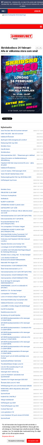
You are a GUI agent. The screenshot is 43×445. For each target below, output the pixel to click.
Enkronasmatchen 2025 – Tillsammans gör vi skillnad (18, 155)
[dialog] (21, 432)
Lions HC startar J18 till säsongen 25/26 (13, 171)
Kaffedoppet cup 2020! (8, 403)
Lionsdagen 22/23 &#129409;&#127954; (13, 247)
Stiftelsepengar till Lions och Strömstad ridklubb (16, 386)
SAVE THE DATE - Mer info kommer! (12, 134)
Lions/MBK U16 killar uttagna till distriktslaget (15, 306)
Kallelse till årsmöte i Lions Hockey (12, 303)
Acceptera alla (33, 441)
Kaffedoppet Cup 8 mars (9, 180)
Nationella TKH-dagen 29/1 (9, 262)
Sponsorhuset (5, 393)
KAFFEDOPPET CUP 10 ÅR (9, 208)
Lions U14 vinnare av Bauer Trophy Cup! (13, 297)
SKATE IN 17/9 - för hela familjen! (11, 290)
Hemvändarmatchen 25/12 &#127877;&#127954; (16, 216)
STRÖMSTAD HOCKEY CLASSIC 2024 (12, 205)
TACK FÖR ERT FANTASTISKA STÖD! (12, 174)
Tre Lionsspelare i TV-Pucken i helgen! (13, 226)
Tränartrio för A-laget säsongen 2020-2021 (14, 379)
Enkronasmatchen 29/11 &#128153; (12, 219)
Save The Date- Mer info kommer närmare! (14, 130)
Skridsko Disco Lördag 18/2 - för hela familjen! (16, 255)
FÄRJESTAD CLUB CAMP (9, 192)
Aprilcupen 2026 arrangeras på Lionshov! (14, 140)
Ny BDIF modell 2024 (7, 202)
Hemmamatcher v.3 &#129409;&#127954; (14, 265)
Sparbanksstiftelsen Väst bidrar (11, 361)
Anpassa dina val (8, 436)
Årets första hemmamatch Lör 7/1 (11, 269)
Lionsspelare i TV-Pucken (9, 293)
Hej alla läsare (5, 149)
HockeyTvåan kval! (7, 409)
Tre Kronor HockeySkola (8, 195)
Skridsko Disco (6, 146)
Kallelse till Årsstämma (8, 168)
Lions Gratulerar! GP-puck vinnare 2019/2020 (15, 415)
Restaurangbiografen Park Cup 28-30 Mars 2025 (16, 177)
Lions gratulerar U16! (7, 412)
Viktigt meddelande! (7, 400)
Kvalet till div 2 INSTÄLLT (8, 396)
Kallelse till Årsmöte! (7, 137)
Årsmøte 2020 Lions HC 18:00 (10, 382)
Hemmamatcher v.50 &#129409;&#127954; (14, 275)
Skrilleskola (4, 198)
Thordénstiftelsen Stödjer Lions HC (12, 364)
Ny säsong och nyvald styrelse (10, 315)
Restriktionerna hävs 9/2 (8, 312)
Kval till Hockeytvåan (7, 309)
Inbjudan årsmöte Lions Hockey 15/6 (12, 244)
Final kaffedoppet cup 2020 (10, 406)
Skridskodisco (5, 152)
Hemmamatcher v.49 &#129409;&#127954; (14, 278)
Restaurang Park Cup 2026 (9, 143)
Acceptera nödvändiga (16, 441)
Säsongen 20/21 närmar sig (9, 372)
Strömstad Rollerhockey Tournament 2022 (14, 300)
